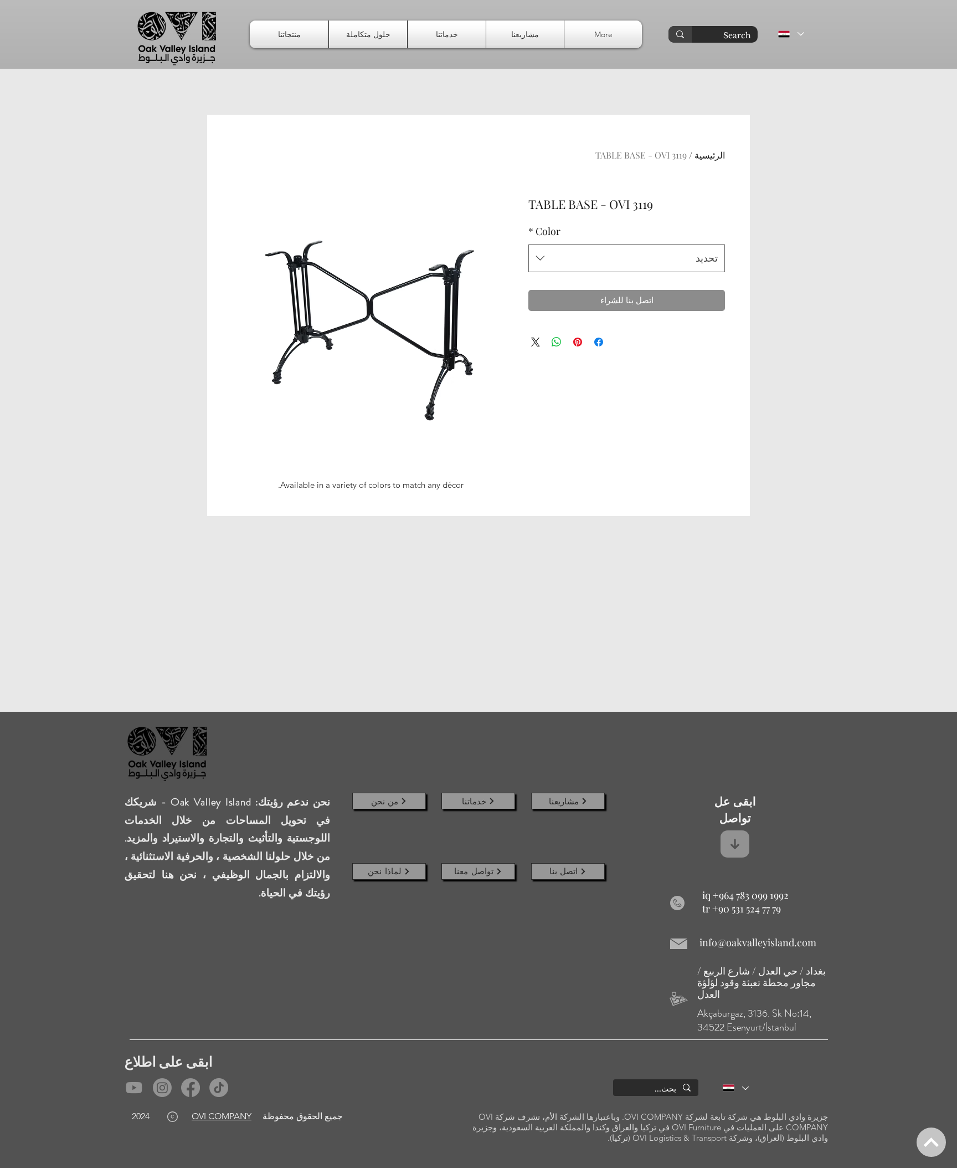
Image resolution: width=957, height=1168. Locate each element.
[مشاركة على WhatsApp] (556, 342)
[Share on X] (535, 342)
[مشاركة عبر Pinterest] (577, 342)
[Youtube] (134, 1087)
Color (544, 231)
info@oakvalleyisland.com (757, 942)
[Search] (680, 34)
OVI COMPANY (221, 1116)
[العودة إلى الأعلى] (931, 1142)
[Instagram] (162, 1087)
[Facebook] (190, 1087)
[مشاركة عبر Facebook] (598, 342)
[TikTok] (218, 1087)
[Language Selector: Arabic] (790, 34)
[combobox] (626, 258)
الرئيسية (709, 155)
